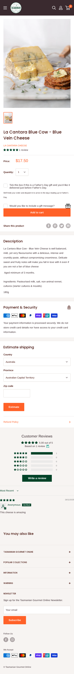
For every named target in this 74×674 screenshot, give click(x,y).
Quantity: (8, 172)
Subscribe (15, 620)
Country (7, 354)
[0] (68, 8)
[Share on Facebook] (48, 225)
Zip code (8, 386)
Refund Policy (10, 422)
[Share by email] (68, 225)
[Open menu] (5, 7)
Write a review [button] (37, 478)
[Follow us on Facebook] (5, 639)
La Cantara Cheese (15, 145)
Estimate (14, 406)
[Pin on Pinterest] (55, 225)
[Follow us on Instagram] (12, 639)
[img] (7, 500)
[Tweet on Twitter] (61, 225)
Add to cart (37, 212)
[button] (11, 150)
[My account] (60, 8)
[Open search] (54, 8)
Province (8, 370)
